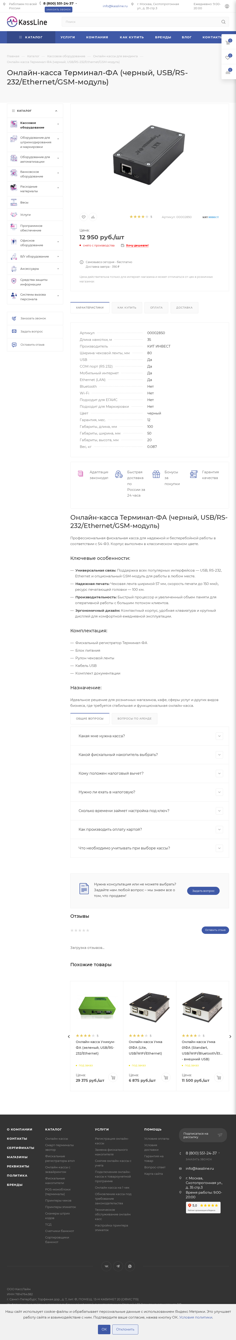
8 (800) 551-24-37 (58, 3)
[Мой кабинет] (227, 7)
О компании (19, 1129)
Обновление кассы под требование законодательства (113, 1198)
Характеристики (90, 307)
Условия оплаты (156, 1138)
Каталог (53, 1129)
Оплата (156, 307)
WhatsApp (130, 1266)
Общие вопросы (90, 718)
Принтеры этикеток (60, 1207)
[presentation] (69, 1036)
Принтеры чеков (58, 1200)
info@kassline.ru (115, 6)
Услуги (102, 1129)
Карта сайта (153, 1173)
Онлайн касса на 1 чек (112, 1187)
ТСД (48, 1224)
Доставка (184, 307)
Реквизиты (18, 1166)
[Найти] (223, 22)
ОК (104, 1329)
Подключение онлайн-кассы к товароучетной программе (113, 1176)
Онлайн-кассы (56, 1138)
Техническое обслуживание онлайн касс (113, 1214)
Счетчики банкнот (59, 1231)
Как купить (127, 307)
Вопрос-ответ (154, 1167)
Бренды (15, 1185)
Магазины (17, 1157)
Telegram (118, 1266)
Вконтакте (106, 1266)
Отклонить (125, 1329)
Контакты (17, 1138)
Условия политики (195, 1317)
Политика (17, 1175)
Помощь (153, 1129)
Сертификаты (20, 1148)
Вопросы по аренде (135, 718)
